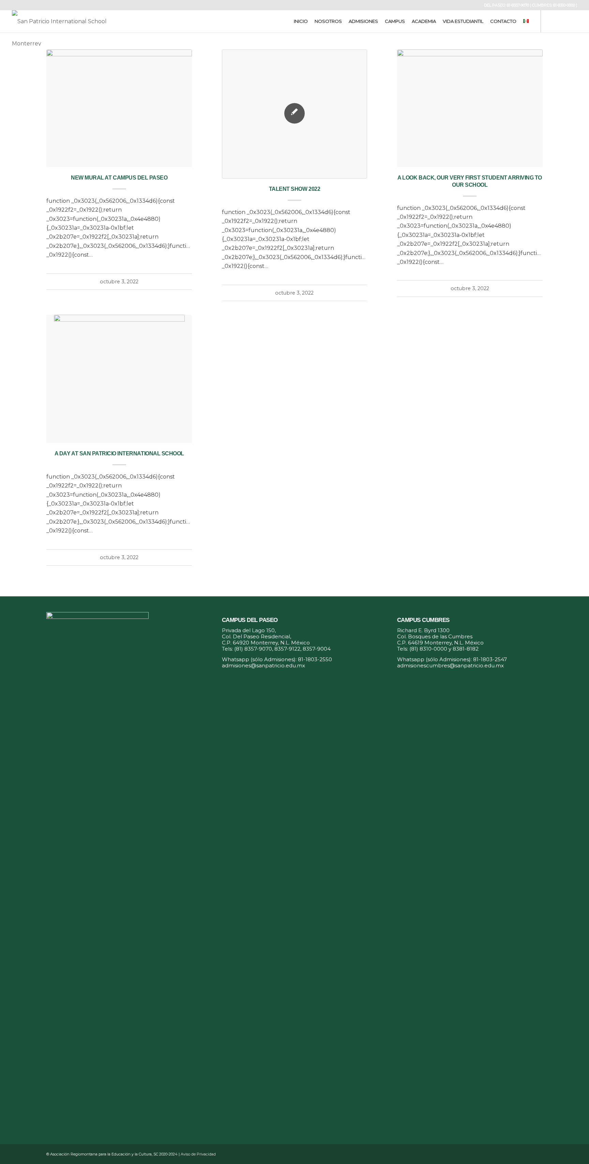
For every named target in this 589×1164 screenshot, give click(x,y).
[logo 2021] (65, 21)
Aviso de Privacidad (198, 1154)
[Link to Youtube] (572, 21)
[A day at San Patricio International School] (119, 379)
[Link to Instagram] (562, 21)
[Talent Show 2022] (294, 114)
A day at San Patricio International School (119, 453)
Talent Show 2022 (294, 189)
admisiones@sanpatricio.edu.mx (263, 665)
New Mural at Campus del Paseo (119, 178)
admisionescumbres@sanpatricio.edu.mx (450, 665)
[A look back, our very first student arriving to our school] (470, 108)
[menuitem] (300, 21)
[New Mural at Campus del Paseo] (119, 108)
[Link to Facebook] (551, 21)
